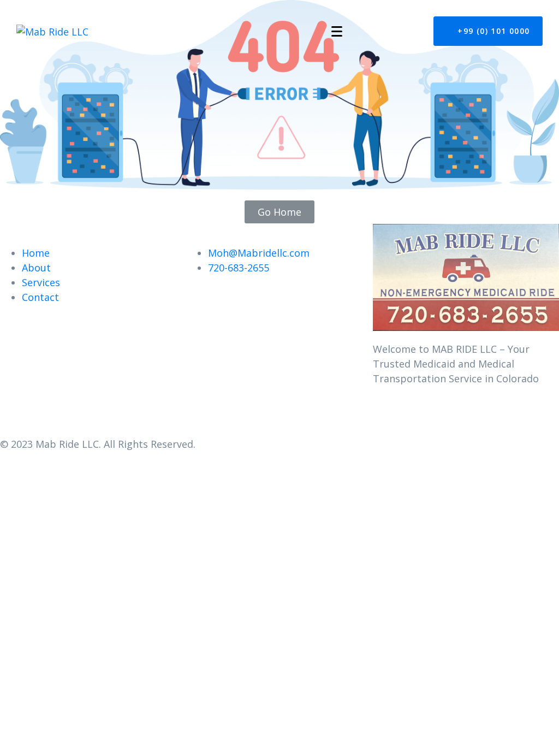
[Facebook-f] (386, 419)
